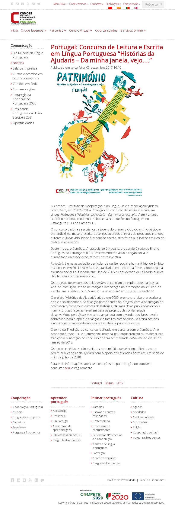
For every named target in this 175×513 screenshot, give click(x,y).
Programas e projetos (26, 417)
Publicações (112, 4)
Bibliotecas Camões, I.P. (67, 435)
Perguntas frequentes (26, 432)
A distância (59, 411)
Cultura (137, 398)
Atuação (18, 412)
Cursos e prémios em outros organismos (28, 76)
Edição (137, 427)
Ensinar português (106, 398)
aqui (67, 368)
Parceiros (19, 422)
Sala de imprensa (25, 68)
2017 (120, 383)
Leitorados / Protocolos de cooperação (107, 437)
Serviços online (132, 30)
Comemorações (24, 89)
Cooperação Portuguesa (28, 407)
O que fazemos (32, 30)
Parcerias (57, 30)
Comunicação (131, 4)
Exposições (140, 422)
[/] (23, 18)
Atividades (139, 412)
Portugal (96, 383)
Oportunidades (106, 30)
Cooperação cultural (145, 432)
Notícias (18, 63)
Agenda (137, 407)
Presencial (59, 416)
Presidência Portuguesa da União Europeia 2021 (27, 113)
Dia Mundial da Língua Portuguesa (28, 55)
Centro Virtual (79, 30)
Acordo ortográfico (105, 458)
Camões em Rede (25, 84)
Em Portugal (60, 421)
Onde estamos (77, 4)
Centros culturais (143, 417)
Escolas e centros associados (104, 414)
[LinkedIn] (37, 480)
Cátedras (98, 407)
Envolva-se (19, 427)
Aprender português (60, 400)
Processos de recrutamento (101, 428)
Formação (99, 453)
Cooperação (21, 398)
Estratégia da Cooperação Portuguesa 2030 (24, 99)
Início (14, 30)
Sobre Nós (59, 4)
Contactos (96, 4)
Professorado (101, 421)
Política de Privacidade (121, 480)
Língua (109, 383)
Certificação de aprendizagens (62, 428)
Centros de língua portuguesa (104, 446)
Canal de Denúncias (152, 480)
